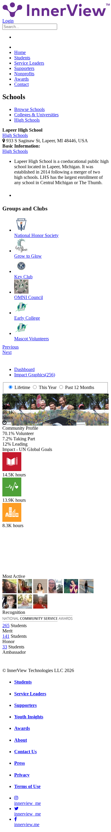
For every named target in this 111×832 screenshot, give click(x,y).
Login (8, 20)
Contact (21, 84)
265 (5, 625)
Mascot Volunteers (31, 338)
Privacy (22, 774)
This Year (47, 387)
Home (20, 52)
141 (5, 636)
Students (22, 57)
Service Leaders (29, 63)
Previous (10, 346)
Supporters (24, 68)
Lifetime (21, 387)
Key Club (23, 276)
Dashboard (24, 369)
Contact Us (25, 751)
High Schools (27, 119)
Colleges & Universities (36, 114)
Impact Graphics (34, 374)
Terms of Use (27, 786)
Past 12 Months (79, 387)
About (20, 740)
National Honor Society (36, 235)
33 (4, 646)
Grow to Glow (28, 256)
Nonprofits (24, 73)
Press (19, 763)
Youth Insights (28, 716)
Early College (27, 318)
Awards (21, 78)
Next (7, 352)
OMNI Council (28, 297)
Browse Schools (29, 109)
